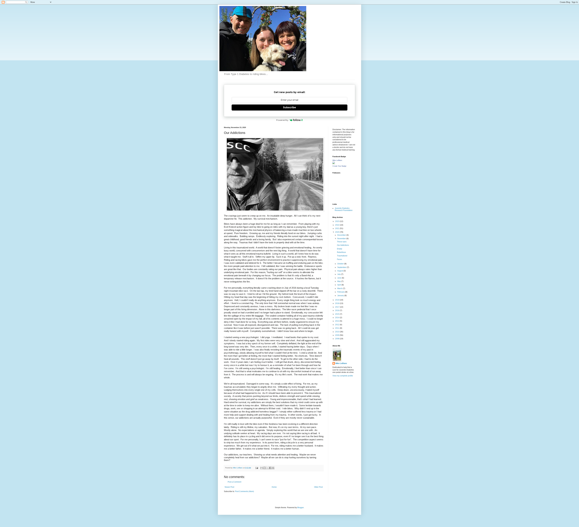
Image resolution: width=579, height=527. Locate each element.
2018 (337, 303)
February (341, 292)
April (339, 285)
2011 (337, 328)
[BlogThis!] (264, 467)
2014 (337, 318)
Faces (339, 259)
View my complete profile (342, 376)
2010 (337, 332)
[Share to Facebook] (270, 467)
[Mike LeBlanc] (333, 163)
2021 (337, 228)
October (340, 264)
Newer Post (229, 487)
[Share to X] (267, 467)
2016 (337, 310)
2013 (337, 321)
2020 (337, 232)
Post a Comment (234, 482)
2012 (337, 325)
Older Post (318, 487)
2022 (337, 225)
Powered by (282, 120)
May (339, 281)
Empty (339, 249)
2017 (337, 307)
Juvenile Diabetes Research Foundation (344, 209)
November (341, 238)
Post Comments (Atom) (244, 491)
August (340, 271)
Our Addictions (343, 245)
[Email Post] (257, 468)
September (342, 267)
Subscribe (289, 107)
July (339, 274)
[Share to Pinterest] (273, 467)
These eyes (341, 242)
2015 (337, 314)
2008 (337, 339)
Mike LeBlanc (337, 160)
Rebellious (341, 252)
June (339, 278)
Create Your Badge (339, 166)
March (340, 288)
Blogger (300, 507)
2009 (337, 335)
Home (274, 487)
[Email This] (261, 467)
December (341, 235)
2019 (337, 300)
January (340, 295)
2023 (337, 221)
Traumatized (342, 256)
